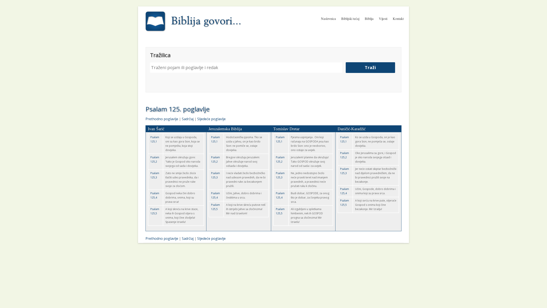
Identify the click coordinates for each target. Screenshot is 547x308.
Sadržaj (188, 119)
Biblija (369, 18)
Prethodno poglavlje (162, 119)
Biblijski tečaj (350, 18)
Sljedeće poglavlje (211, 119)
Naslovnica (328, 18)
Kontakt (398, 18)
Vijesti (383, 18)
